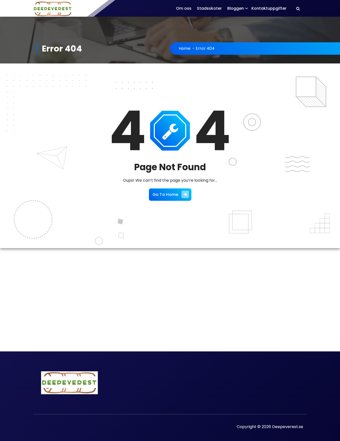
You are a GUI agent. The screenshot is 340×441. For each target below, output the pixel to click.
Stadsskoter (209, 8)
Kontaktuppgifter (268, 8)
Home (184, 48)
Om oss (183, 8)
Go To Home (165, 194)
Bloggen (235, 8)
